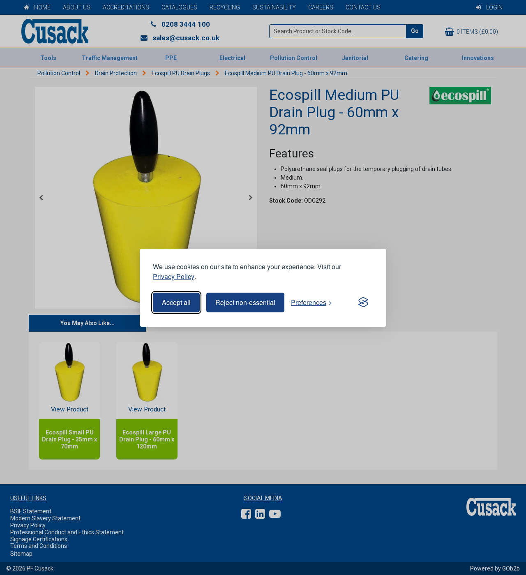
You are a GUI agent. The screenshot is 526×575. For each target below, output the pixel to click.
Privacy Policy (173, 276)
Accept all (176, 302)
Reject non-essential (245, 302)
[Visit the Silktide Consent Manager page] (363, 302)
